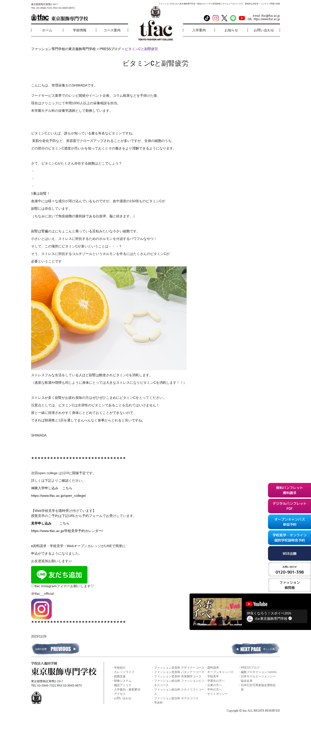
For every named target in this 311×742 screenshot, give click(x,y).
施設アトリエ (122, 685)
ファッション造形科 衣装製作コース (177, 676)
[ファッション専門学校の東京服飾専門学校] (59, 17)
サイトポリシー (217, 694)
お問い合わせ (122, 698)
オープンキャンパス (220, 672)
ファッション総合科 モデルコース (176, 698)
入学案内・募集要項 (127, 689)
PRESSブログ (250, 667)
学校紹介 (120, 667)
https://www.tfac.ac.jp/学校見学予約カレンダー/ (67, 531)
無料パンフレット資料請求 (289, 490)
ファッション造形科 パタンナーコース (179, 672)
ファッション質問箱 (289, 585)
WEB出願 (289, 553)
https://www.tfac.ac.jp (267, 19)
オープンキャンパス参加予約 (289, 522)
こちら (67, 488)
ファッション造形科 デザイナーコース (179, 667)
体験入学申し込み (46, 488)
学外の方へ (214, 689)
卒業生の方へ (216, 680)
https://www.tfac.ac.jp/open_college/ (58, 496)
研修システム (122, 680)
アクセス (120, 694)
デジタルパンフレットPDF (290, 506)
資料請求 (213, 667)
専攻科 (158, 702)
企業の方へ (214, 685)
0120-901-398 (290, 570)
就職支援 (120, 676)
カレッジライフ (124, 672)
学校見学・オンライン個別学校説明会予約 (290, 537)
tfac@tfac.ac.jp (270, 15)
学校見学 (213, 676)
